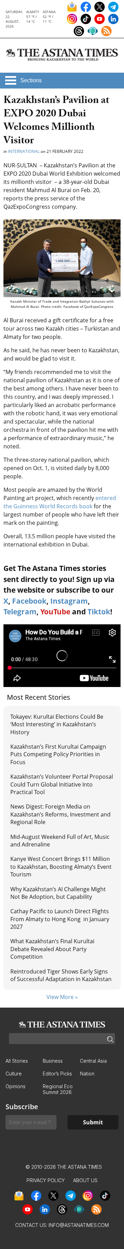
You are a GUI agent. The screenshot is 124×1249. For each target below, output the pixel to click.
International (24, 151)
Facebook (29, 601)
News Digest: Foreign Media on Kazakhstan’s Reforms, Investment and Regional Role (60, 814)
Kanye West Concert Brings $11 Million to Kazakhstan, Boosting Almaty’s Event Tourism (61, 866)
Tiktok (98, 611)
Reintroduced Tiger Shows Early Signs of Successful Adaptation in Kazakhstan (61, 975)
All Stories (17, 1061)
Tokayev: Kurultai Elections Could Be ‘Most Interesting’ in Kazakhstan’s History (56, 724)
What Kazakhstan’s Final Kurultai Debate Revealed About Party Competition (52, 948)
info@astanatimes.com (79, 1225)
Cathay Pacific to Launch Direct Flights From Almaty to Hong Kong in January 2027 (59, 918)
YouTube (55, 611)
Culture (14, 1073)
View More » (62, 997)
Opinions (15, 1086)
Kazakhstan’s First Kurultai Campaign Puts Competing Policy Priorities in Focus (58, 754)
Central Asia (93, 1061)
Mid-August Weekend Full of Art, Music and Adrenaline (60, 840)
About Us (85, 1180)
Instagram (69, 601)
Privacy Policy (46, 1180)
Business (53, 1061)
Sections (31, 80)
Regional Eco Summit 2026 (58, 1089)
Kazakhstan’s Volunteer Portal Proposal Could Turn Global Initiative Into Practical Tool (61, 784)
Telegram (20, 611)
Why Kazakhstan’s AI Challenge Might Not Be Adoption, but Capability (58, 893)
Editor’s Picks (57, 1073)
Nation (87, 1073)
